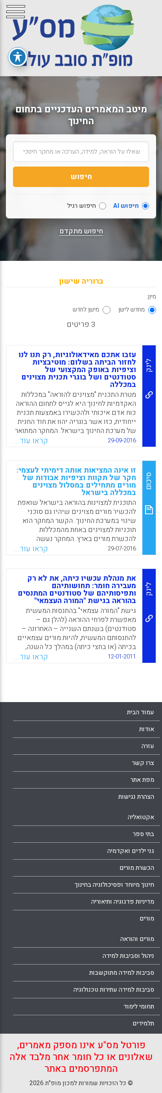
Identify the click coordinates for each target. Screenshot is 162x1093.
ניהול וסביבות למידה (128, 956)
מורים (147, 918)
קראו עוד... (31, 441)
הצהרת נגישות (136, 796)
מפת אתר (142, 780)
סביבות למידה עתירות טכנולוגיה (114, 989)
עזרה (148, 746)
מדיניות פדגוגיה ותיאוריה (122, 901)
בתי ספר (143, 834)
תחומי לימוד (138, 1006)
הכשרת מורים (137, 868)
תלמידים (143, 1023)
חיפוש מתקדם (81, 231)
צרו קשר (143, 763)
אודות (146, 729)
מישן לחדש (86, 309)
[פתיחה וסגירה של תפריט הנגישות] (17, 57)
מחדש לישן (131, 309)
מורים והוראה (137, 939)
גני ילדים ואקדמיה (130, 851)
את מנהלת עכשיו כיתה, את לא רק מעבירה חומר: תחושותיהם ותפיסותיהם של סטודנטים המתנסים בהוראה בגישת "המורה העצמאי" (77, 589)
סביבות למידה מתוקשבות (121, 972)
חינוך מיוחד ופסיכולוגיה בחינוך (114, 884)
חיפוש (81, 176)
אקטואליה (141, 817)
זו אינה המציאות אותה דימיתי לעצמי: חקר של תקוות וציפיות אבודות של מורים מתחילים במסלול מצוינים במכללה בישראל (76, 481)
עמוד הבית (140, 712)
